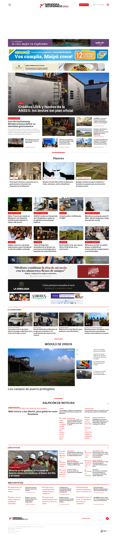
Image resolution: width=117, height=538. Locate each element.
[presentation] (107, 310)
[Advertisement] (58, 22)
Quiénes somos (86, 518)
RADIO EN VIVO (84, 4)
